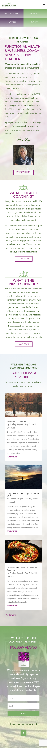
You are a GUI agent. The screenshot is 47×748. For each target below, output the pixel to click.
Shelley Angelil (16, 424)
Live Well (11, 427)
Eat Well (10, 576)
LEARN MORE (23, 258)
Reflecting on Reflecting (17, 421)
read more (12, 457)
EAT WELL (35, 22)
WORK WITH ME (23, 172)
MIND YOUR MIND (11, 13)
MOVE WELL (35, 13)
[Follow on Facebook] (23, 733)
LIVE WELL (12, 22)
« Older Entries (11, 614)
